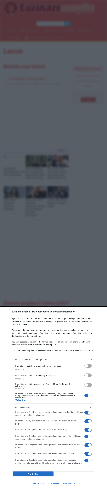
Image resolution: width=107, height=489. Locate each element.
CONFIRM (33, 474)
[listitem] (53, 359)
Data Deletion (38, 484)
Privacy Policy (69, 484)
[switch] (88, 366)
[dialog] (53, 397)
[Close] (101, 312)
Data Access (53, 484)
